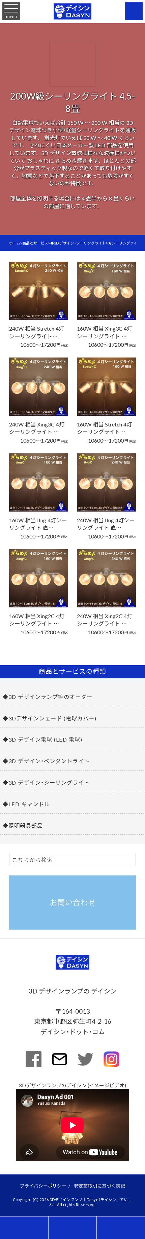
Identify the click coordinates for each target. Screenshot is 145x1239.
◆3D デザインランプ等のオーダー (47, 696)
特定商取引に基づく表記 (99, 1185)
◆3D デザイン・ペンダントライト (46, 761)
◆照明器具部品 (23, 825)
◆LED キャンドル (26, 804)
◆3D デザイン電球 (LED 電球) (42, 739)
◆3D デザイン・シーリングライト (46, 782)
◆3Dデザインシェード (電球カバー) (49, 718)
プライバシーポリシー (43, 1185)
